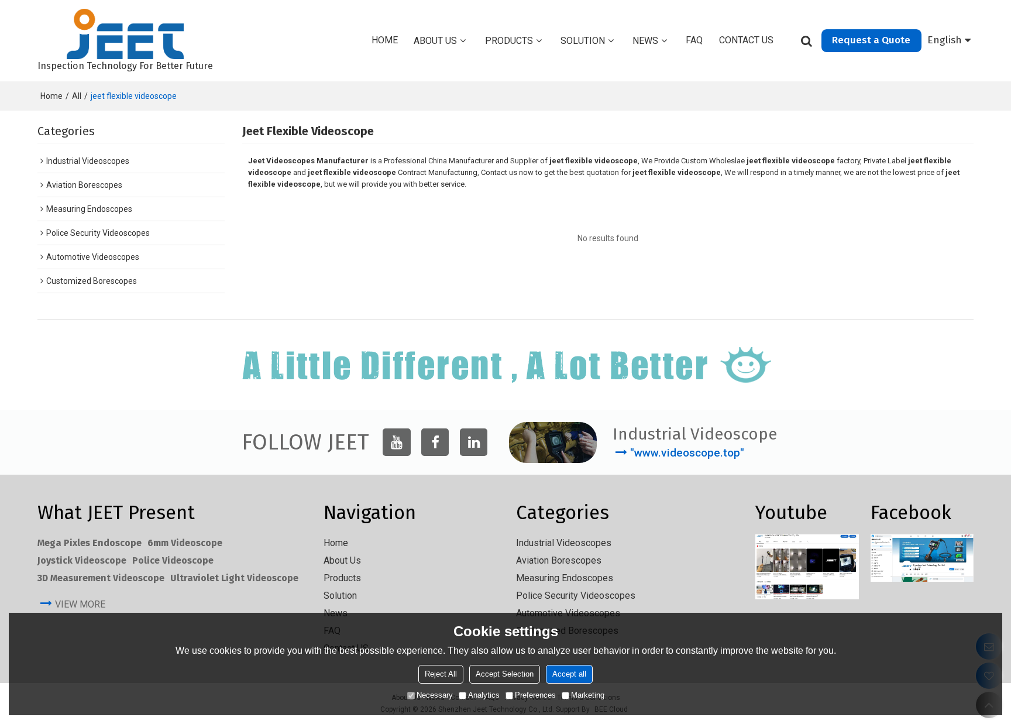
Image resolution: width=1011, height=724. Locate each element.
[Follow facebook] (435, 442)
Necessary (435, 695)
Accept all (569, 674)
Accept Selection (505, 674)
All (76, 96)
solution (582, 40)
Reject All (441, 674)
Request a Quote (871, 40)
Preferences (535, 695)
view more (80, 604)
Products (509, 40)
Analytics (484, 695)
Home (385, 40)
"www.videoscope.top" (687, 452)
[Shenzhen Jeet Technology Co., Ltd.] (125, 34)
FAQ (694, 40)
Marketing (587, 695)
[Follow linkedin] (473, 442)
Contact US (746, 40)
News (645, 40)
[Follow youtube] (396, 442)
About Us (435, 40)
